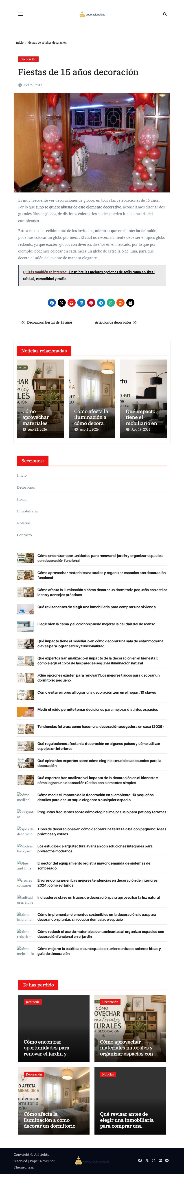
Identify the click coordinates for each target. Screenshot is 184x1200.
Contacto (24, 534)
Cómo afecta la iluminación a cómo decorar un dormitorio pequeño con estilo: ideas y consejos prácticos (53, 1126)
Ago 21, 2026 (89, 429)
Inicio (22, 475)
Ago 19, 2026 (140, 429)
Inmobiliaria (27, 511)
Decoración (28, 59)
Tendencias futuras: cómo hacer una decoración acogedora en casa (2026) (100, 726)
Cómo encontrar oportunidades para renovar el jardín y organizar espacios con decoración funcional (50, 1053)
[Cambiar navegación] (21, 14)
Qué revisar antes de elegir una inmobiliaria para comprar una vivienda (96, 607)
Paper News (39, 1160)
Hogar (22, 499)
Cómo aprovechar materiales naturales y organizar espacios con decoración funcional (126, 1050)
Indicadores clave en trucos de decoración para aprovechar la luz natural (98, 897)
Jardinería (32, 1002)
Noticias (24, 523)
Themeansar (23, 1167)
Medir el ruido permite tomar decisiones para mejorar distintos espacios (97, 709)
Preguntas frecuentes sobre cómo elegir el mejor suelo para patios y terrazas (101, 812)
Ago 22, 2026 (37, 429)
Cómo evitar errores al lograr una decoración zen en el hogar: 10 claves (96, 692)
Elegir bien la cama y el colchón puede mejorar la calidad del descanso (96, 624)
